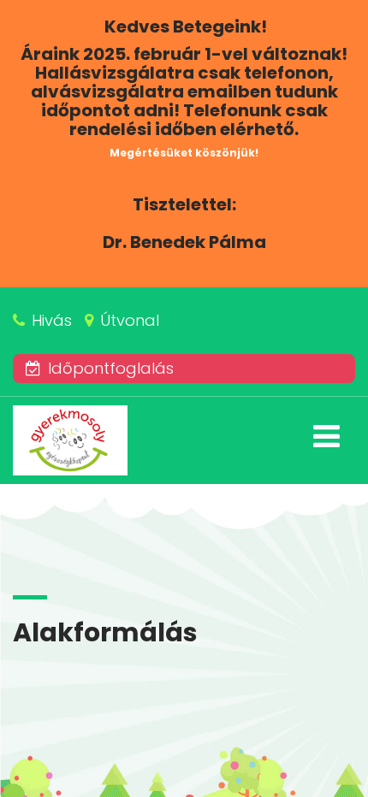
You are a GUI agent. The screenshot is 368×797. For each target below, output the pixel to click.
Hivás (52, 320)
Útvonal (129, 320)
